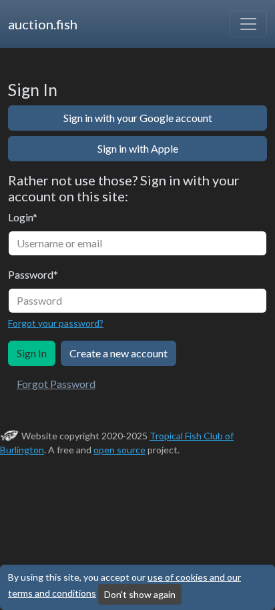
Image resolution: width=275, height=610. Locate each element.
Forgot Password (56, 383)
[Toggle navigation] (248, 24)
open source (119, 449)
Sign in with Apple (137, 148)
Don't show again (140, 594)
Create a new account (118, 353)
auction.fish (42, 24)
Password (33, 274)
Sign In (32, 353)
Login (22, 217)
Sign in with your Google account (137, 117)
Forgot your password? (55, 323)
